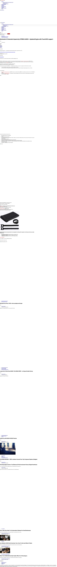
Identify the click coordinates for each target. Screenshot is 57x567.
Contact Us (5, 25)
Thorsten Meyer (3, 306)
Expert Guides (4, 4)
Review (2, 436)
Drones (2, 456)
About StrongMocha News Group (8, 2)
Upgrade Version (2, 208)
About (3, 1)
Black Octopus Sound (4, 301)
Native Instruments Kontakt (5, 36)
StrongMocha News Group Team (6, 533)
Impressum (3, 563)
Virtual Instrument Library (5, 37)
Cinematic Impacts (7, 73)
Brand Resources (5, 3)
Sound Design (4, 6)
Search (9, 33)
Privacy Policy (4, 562)
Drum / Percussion (4, 368)
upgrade (7, 62)
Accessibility (3, 528)
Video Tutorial (4, 30)
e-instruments (3, 455)
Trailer (3, 7)
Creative (3, 5)
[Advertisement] (28, 16)
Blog (2, 8)
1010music (3, 541)
